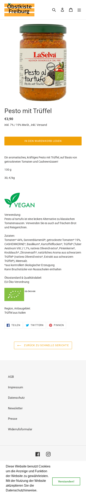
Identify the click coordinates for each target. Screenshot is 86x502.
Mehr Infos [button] (13, 495)
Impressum (15, 387)
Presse (12, 418)
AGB (11, 377)
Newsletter (15, 408)
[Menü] (79, 9)
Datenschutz (16, 398)
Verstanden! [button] (66, 481)
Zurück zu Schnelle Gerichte (46, 345)
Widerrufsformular (20, 429)
